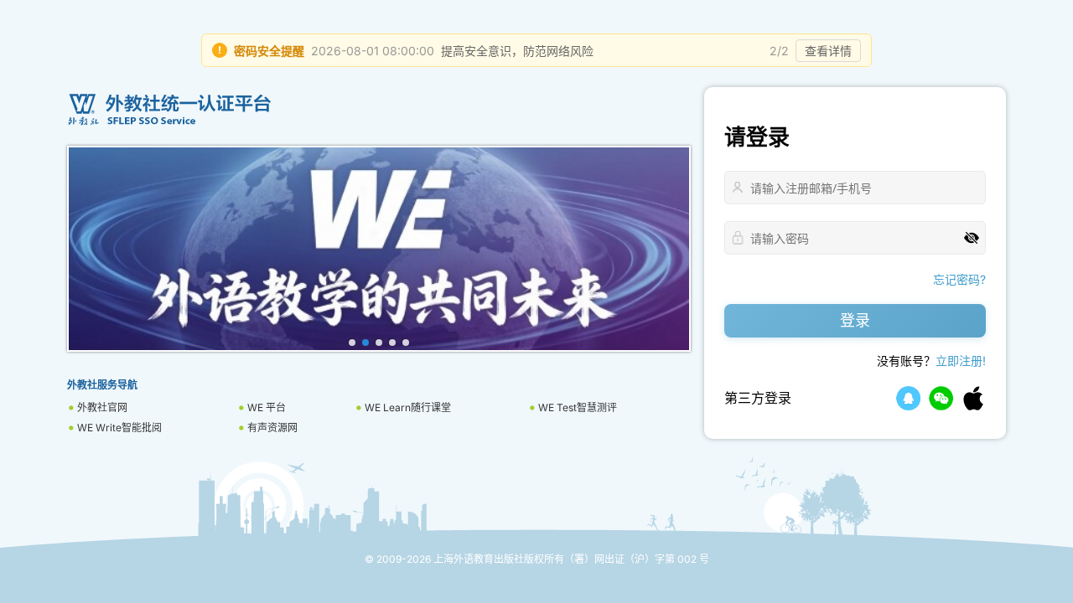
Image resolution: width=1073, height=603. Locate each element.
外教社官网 (102, 407)
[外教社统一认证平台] (379, 109)
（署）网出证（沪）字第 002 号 (636, 559)
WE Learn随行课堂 (408, 407)
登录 (855, 320)
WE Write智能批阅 (119, 427)
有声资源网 (272, 427)
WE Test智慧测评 (577, 407)
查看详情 (828, 51)
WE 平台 (266, 407)
